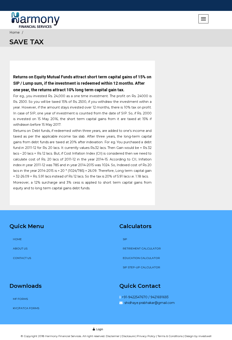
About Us (20, 248)
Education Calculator (141, 258)
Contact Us (22, 258)
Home (15, 32)
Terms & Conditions (170, 336)
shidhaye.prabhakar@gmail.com (149, 303)
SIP (125, 239)
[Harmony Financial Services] (36, 20)
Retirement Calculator (142, 248)
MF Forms (20, 299)
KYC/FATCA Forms (26, 308)
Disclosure (128, 336)
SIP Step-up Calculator (141, 267)
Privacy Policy (146, 336)
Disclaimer (113, 336)
